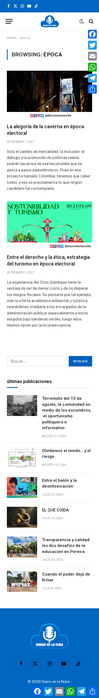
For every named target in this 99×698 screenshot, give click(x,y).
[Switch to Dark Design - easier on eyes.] (81, 21)
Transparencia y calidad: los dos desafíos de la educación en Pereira (66, 545)
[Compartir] (92, 89)
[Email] (92, 56)
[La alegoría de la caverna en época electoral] (49, 95)
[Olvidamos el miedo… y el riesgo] (22, 457)
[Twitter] (92, 45)
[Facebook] (92, 34)
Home (11, 38)
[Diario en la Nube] (49, 21)
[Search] (91, 21)
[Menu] (9, 21)
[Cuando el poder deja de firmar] (22, 581)
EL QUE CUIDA (55, 510)
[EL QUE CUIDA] (22, 517)
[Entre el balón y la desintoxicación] (22, 487)
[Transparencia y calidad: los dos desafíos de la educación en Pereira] (22, 546)
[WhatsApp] (92, 67)
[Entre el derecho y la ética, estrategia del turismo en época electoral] (49, 225)
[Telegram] (92, 78)
